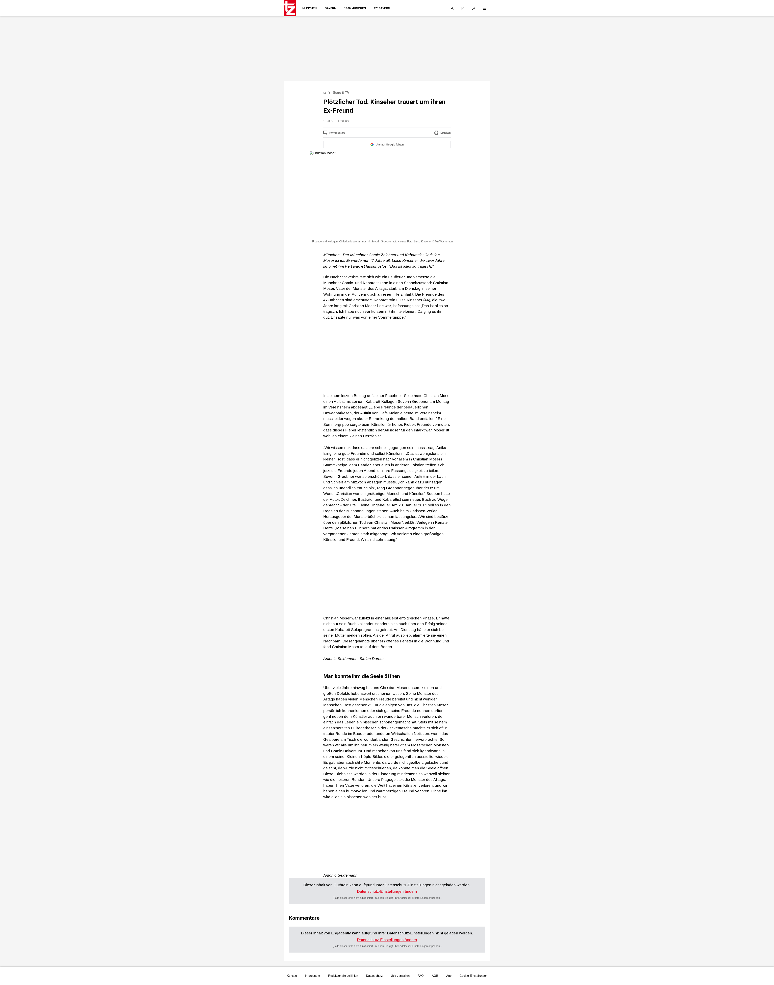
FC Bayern (382, 8)
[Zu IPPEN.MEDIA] (463, 8)
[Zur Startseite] (291, 8)
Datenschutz (374, 975)
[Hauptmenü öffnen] (484, 8)
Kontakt (292, 975)
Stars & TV (341, 92)
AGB (435, 975)
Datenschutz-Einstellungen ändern (387, 891)
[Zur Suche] (452, 8)
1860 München (355, 8)
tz (324, 92)
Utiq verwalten (400, 975)
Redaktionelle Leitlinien (343, 975)
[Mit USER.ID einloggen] (473, 8)
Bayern (330, 8)
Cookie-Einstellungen (473, 975)
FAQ (421, 975)
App (449, 975)
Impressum (312, 975)
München (309, 8)
